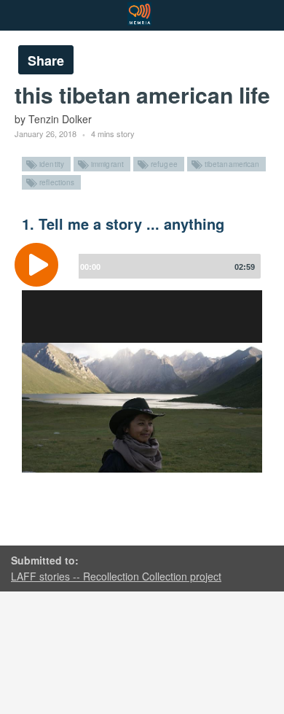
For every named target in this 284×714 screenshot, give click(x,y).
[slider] (167, 266)
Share (46, 60)
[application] (142, 275)
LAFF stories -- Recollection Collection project (116, 576)
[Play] (40, 264)
